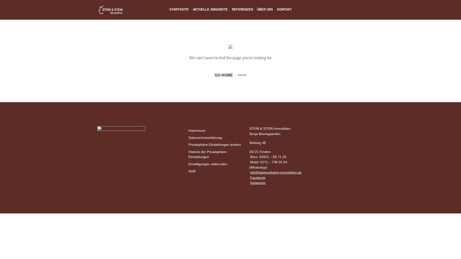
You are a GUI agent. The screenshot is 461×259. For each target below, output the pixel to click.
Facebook (257, 178)
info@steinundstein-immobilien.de (276, 172)
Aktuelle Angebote (210, 9)
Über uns (265, 9)
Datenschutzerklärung (205, 138)
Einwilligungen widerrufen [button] (207, 164)
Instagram (258, 183)
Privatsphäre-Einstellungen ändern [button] (214, 145)
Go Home (224, 75)
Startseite (179, 9)
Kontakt (284, 9)
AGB (191, 171)
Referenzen (242, 9)
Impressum (197, 130)
